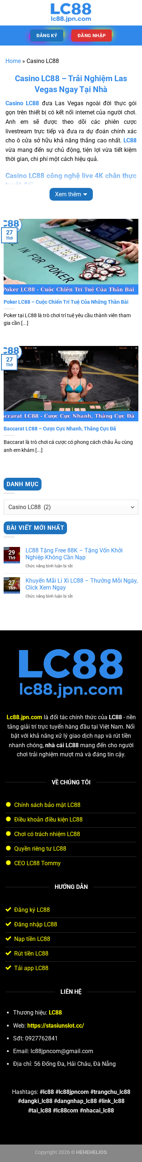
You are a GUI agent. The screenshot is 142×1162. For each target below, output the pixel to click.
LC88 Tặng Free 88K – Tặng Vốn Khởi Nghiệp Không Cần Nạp (74, 554)
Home (13, 61)
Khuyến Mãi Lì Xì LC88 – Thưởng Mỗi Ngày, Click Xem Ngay (81, 584)
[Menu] (9, 12)
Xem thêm (68, 194)
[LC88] (71, 12)
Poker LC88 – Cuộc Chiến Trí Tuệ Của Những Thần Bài (66, 302)
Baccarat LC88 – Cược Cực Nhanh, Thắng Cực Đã (60, 429)
